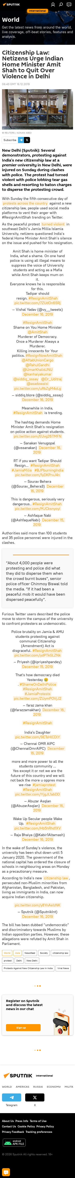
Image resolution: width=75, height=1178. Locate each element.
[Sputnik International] (12, 6)
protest (8, 960)
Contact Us (9, 1126)
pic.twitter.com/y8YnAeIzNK (37, 905)
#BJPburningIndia (49, 470)
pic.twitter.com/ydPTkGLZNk (37, 655)
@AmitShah (37, 332)
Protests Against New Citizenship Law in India (28, 968)
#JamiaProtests (37, 693)
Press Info (21, 1121)
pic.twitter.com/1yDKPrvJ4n (37, 474)
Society (44, 952)
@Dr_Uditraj (51, 379)
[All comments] (6, 1172)
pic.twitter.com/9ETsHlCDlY (37, 737)
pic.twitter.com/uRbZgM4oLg (37, 388)
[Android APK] (14, 1143)
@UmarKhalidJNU (37, 369)
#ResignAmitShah (43, 298)
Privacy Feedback (13, 1132)
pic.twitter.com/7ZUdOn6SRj (37, 303)
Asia (17, 952)
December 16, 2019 (37, 314)
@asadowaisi (37, 383)
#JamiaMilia (22, 470)
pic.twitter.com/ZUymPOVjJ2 (37, 698)
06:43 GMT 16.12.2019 (16, 84)
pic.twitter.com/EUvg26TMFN (37, 436)
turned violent (53, 224)
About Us (8, 1121)
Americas (22, 1086)
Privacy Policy (45, 1126)
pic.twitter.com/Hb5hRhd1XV (37, 828)
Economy (54, 1086)
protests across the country (25, 203)
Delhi (19, 960)
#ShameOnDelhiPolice (38, 684)
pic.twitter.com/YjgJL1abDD (37, 794)
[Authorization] (53, 4)
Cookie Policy (26, 1126)
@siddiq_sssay (25, 379)
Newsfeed (30, 952)
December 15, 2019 (37, 666)
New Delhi (32, 960)
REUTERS (10, 132)
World (7, 952)
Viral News (63, 968)
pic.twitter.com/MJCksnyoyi (37, 508)
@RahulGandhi (38, 365)
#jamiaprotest (44, 784)
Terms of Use (38, 1121)
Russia (38, 1086)
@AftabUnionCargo (37, 360)
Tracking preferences (39, 1132)
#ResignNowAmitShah (44, 355)
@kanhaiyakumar (38, 374)
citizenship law (56, 878)
